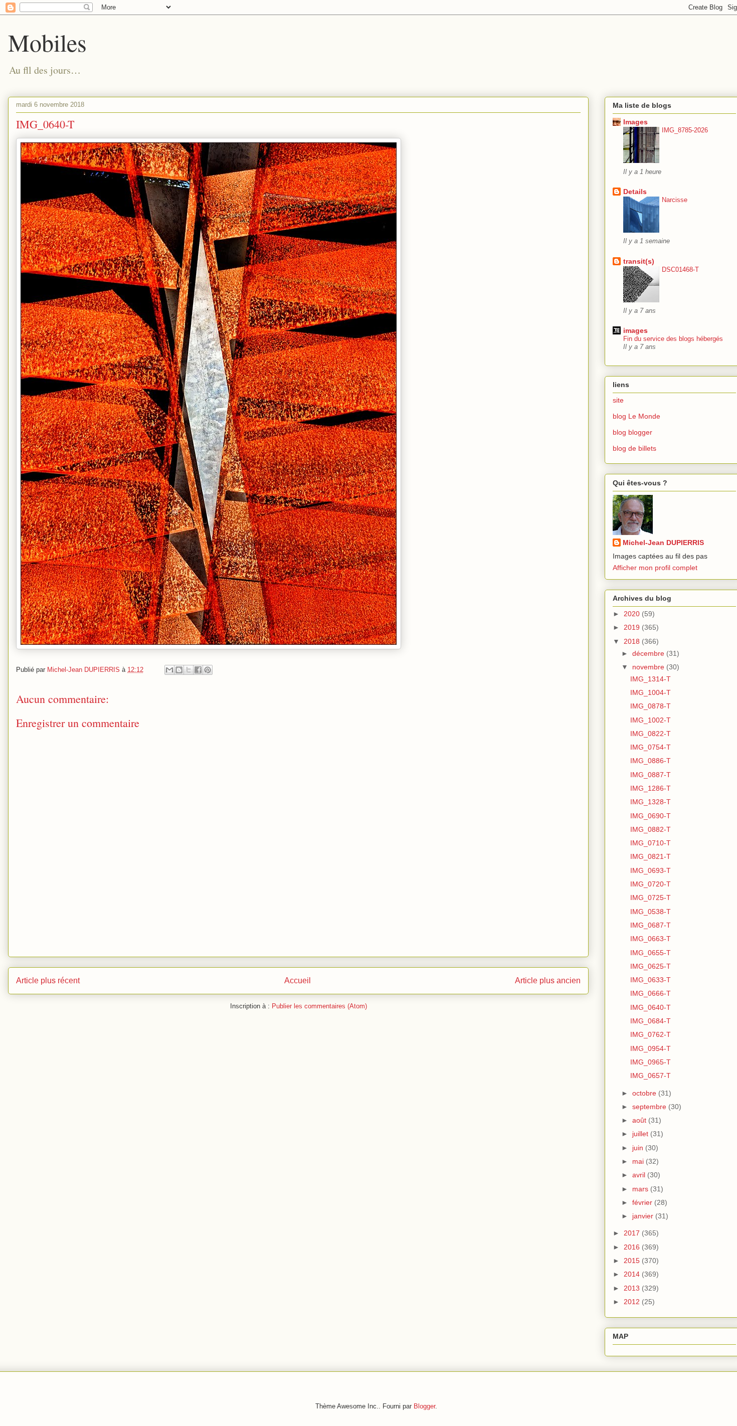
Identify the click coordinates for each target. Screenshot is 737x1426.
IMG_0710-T (650, 843)
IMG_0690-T (650, 816)
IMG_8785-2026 (685, 130)
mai (639, 1161)
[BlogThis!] (179, 670)
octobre (645, 1093)
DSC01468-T (680, 269)
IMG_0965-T (650, 1062)
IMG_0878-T (650, 706)
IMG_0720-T (650, 884)
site (618, 400)
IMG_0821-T (650, 856)
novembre (649, 667)
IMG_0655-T (650, 953)
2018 (633, 641)
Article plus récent (48, 980)
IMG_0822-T (650, 734)
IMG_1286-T (650, 788)
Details (635, 192)
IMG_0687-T (650, 925)
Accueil (297, 980)
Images (635, 122)
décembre (649, 653)
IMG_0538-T (650, 912)
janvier (643, 1216)
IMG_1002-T (650, 720)
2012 (633, 1302)
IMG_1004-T (650, 692)
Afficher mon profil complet (655, 568)
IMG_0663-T (650, 939)
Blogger (424, 1406)
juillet (641, 1134)
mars (641, 1189)
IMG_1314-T (650, 679)
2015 (633, 1261)
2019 (633, 627)
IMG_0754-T (650, 747)
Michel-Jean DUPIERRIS (663, 543)
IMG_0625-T (650, 966)
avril (639, 1175)
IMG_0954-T (650, 1048)
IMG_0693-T (650, 870)
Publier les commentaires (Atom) (319, 1006)
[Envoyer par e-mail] (169, 670)
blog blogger (632, 432)
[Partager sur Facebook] (198, 670)
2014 (633, 1274)
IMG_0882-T (650, 829)
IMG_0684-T (650, 1021)
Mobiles (47, 42)
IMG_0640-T (650, 1007)
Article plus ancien (548, 980)
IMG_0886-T (650, 761)
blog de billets (634, 448)
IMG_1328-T (650, 802)
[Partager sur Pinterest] (208, 670)
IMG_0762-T (650, 1034)
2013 (633, 1288)
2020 (633, 614)
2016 (633, 1247)
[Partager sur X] (188, 670)
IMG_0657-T (650, 1076)
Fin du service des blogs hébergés (673, 338)
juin (638, 1148)
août (640, 1120)
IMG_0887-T (650, 775)
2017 (633, 1233)
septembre (650, 1107)
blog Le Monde (636, 416)
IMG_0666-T (650, 993)
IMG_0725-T (650, 898)
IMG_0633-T (650, 980)
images (635, 330)
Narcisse (674, 200)
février (643, 1202)
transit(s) (638, 261)
